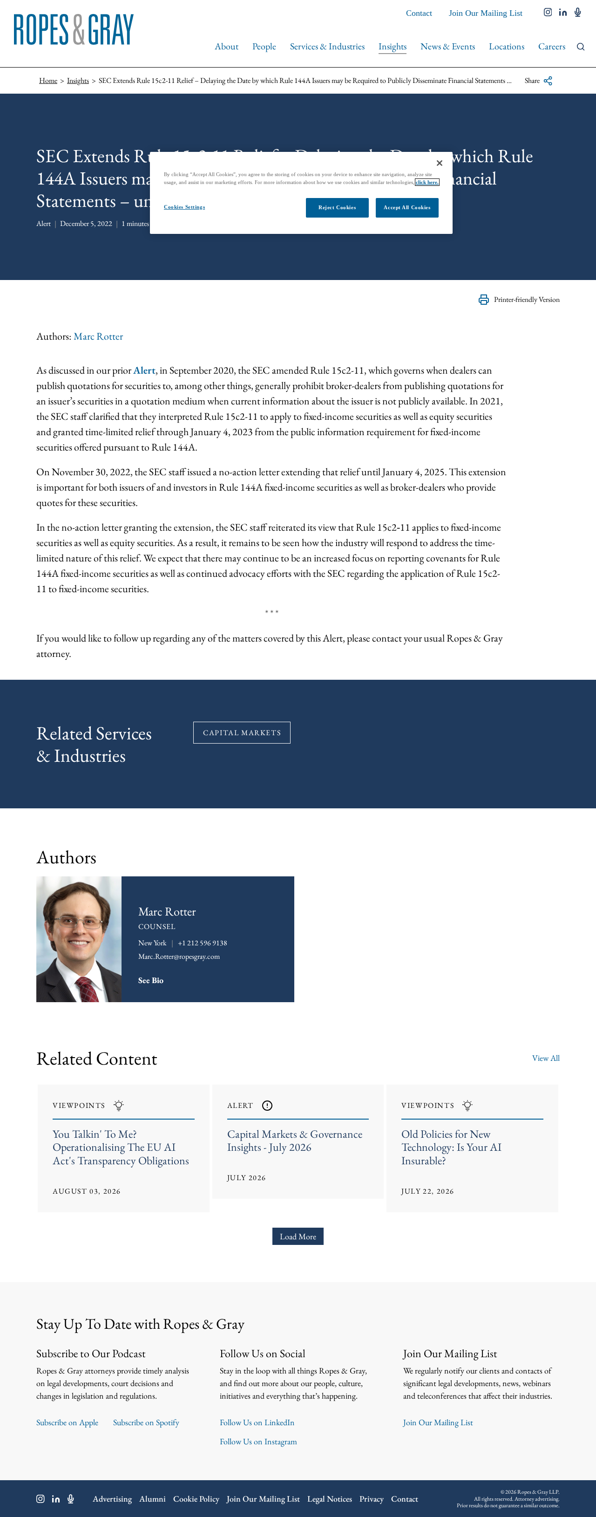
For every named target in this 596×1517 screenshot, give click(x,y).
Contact (419, 13)
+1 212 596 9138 (202, 943)
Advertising (112, 1498)
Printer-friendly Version (527, 299)
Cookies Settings (184, 207)
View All (546, 1057)
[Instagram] (40, 1498)
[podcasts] (578, 13)
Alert (144, 370)
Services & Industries (327, 46)
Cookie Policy (196, 1498)
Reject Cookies (337, 207)
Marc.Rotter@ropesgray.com (179, 956)
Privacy (371, 1498)
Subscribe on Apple (67, 1422)
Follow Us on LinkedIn (257, 1422)
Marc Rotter (98, 336)
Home (48, 80)
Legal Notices (329, 1498)
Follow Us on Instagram (258, 1441)
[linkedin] (563, 13)
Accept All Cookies (407, 207)
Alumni (152, 1498)
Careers (551, 46)
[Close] (439, 163)
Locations (506, 46)
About (226, 46)
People (264, 46)
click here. (427, 182)
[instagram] (548, 13)
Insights (392, 46)
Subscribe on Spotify (146, 1422)
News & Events (447, 46)
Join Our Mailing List (485, 13)
